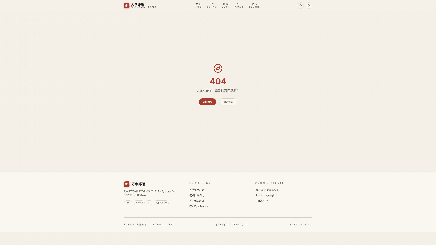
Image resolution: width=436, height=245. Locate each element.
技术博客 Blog (197, 195)
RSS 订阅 (263, 200)
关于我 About (196, 200)
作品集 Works (196, 189)
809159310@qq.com (267, 189)
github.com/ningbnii (266, 195)
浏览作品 (228, 101)
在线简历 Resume (198, 206)
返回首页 (207, 101)
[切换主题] (309, 5)
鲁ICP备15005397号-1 (231, 225)
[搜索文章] (301, 5)
